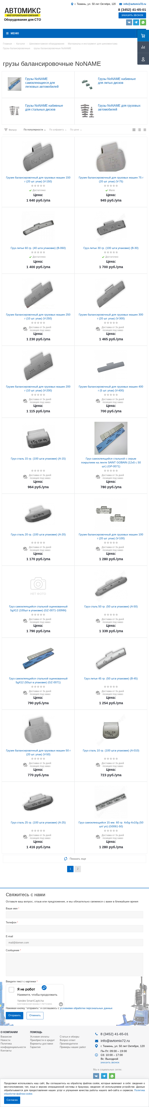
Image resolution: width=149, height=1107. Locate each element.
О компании (9, 1032)
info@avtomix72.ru (134, 4)
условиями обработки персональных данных (86, 1008)
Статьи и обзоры (69, 1036)
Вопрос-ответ (67, 1040)
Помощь (36, 1032)
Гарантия (35, 1047)
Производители (69, 1043)
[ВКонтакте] (129, 22)
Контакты (6, 1050)
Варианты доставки (41, 1043)
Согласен (12, 1099)
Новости (5, 1040)
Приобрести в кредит (42, 1040)
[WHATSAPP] (143, 22)
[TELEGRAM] (136, 22)
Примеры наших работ (73, 1047)
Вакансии (6, 1036)
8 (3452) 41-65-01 (132, 9)
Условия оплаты (39, 1036)
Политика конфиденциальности (13, 1045)
